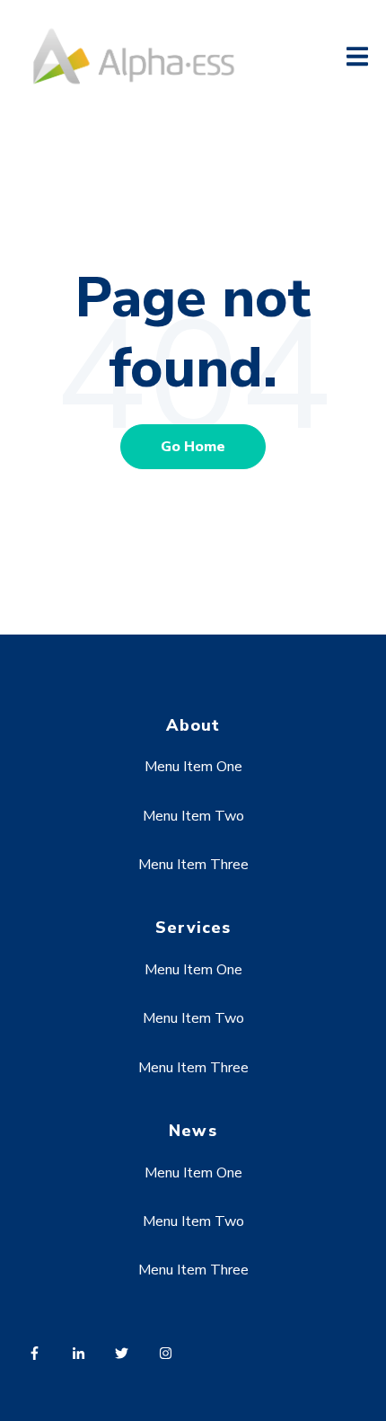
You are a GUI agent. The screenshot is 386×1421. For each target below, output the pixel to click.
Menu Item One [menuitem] (193, 767)
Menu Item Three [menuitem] (193, 865)
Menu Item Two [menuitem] (193, 816)
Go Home (193, 447)
